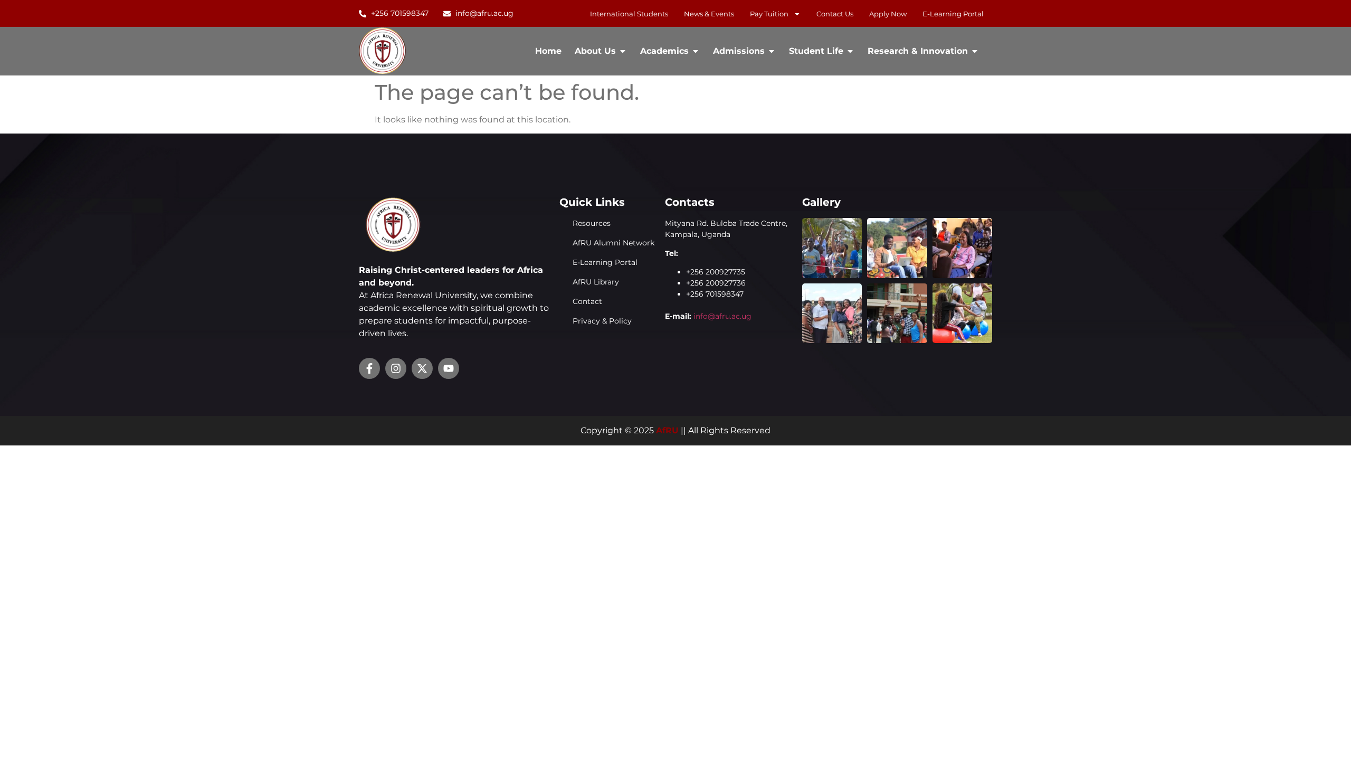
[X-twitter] (422, 368)
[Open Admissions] (771, 51)
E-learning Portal (953, 14)
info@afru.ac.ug (722, 316)
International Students (629, 14)
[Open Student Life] (850, 51)
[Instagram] (395, 368)
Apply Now (888, 14)
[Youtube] (448, 368)
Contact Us (834, 14)
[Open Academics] (695, 51)
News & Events (709, 14)
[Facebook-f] (369, 368)
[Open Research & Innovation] (975, 51)
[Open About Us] (623, 51)
